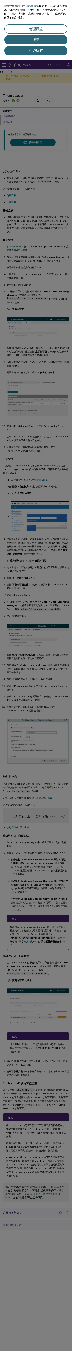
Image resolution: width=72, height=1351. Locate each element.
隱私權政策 (32, 6)
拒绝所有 (36, 51)
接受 (35, 40)
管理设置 (36, 29)
